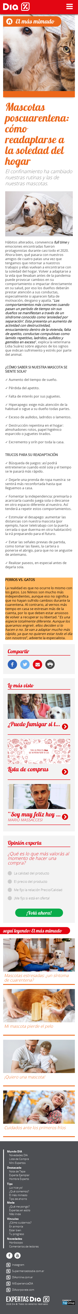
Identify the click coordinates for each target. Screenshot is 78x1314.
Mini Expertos (17, 1163)
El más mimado (18, 1195)
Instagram (9, 1265)
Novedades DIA (18, 1155)
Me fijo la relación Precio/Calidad (38, 890)
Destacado (14, 1168)
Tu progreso (16, 1234)
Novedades (14, 1239)
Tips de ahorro (18, 1199)
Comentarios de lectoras (24, 1246)
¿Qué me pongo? (19, 1206)
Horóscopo (16, 1242)
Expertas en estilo (19, 1210)
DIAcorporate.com (9, 1290)
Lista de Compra (19, 1159)
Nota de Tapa (17, 1171)
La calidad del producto (31, 873)
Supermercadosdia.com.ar (9, 1271)
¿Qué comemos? (19, 1191)
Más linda (15, 1214)
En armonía (16, 1226)
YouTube (17, 1255)
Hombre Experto (19, 1179)
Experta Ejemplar (19, 1175)
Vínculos (13, 1219)
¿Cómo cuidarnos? (20, 1222)
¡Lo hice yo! (16, 1187)
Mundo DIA (14, 1151)
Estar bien (15, 1230)
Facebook (9, 1255)
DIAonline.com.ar (9, 1277)
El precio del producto (30, 881)
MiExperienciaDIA (9, 1284)
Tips (9, 1184)
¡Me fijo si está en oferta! (32, 898)
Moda (11, 1202)
